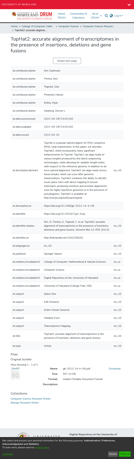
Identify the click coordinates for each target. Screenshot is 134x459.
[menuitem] (96, 15)
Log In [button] (118, 16)
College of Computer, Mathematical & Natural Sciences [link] (38, 26)
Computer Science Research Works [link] (99, 26)
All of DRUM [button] (95, 15)
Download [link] (114, 368)
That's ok (125, 454)
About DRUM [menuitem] (62, 15)
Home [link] (14, 26)
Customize (7, 454)
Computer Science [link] (68, 26)
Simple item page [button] (67, 61)
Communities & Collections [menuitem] (78, 15)
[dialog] (67, 448)
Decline (113, 454)
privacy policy (42, 447)
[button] (32, 15)
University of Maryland (19, 4)
